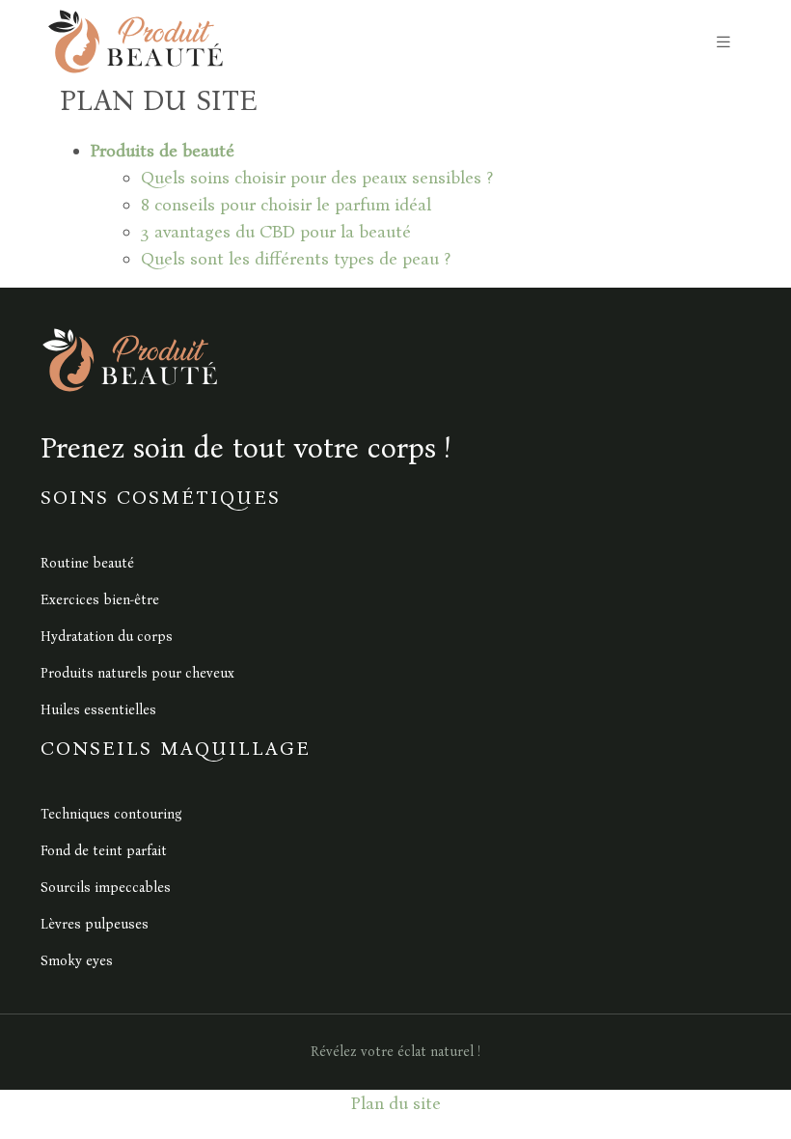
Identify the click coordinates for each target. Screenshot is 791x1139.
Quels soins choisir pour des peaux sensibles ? (317, 177)
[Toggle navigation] (723, 42)
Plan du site (396, 1103)
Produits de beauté (162, 150)
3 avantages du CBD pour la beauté (276, 231)
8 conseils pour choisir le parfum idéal (286, 204)
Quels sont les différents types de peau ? (295, 258)
